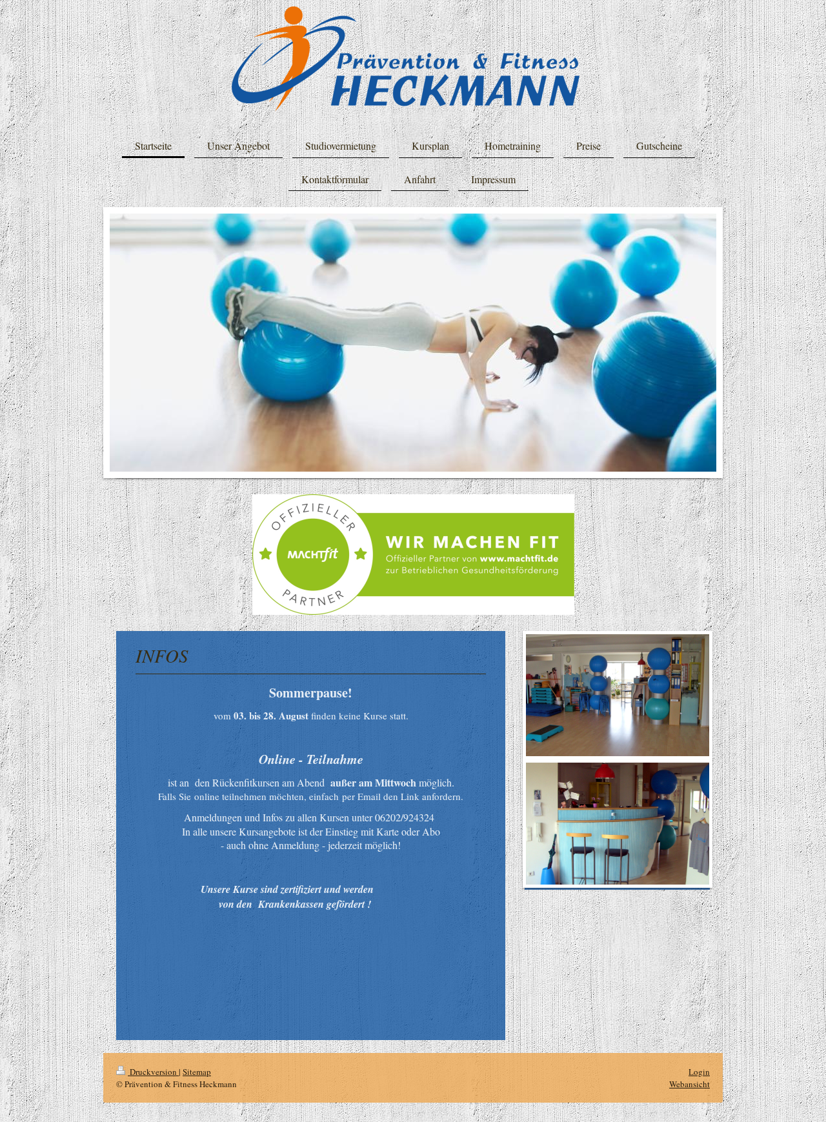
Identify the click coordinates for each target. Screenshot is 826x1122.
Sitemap (197, 1071)
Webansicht (689, 1084)
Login (699, 1071)
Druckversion (153, 1071)
